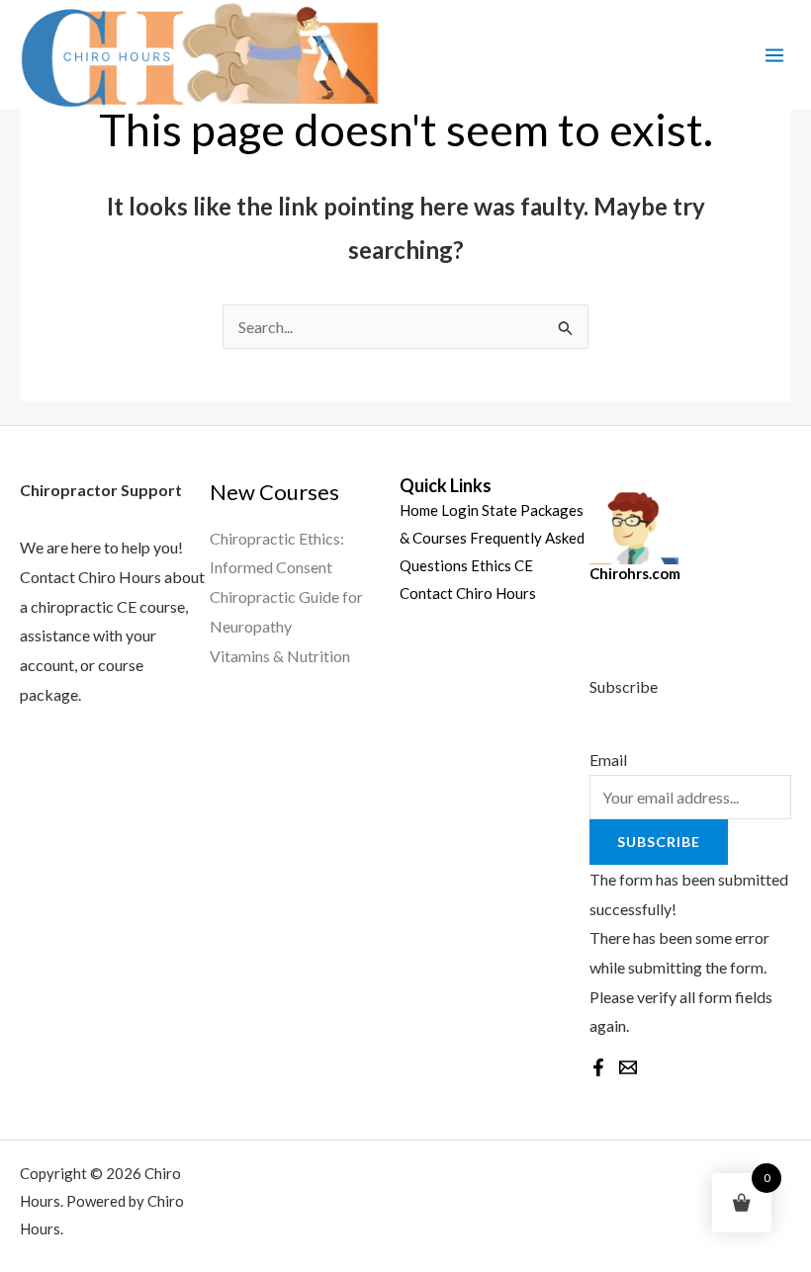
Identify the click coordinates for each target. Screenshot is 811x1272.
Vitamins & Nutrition (280, 655)
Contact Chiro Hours (468, 593)
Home (419, 510)
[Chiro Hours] (197, 55)
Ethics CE (502, 565)
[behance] (628, 1067)
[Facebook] (598, 1067)
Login (460, 510)
